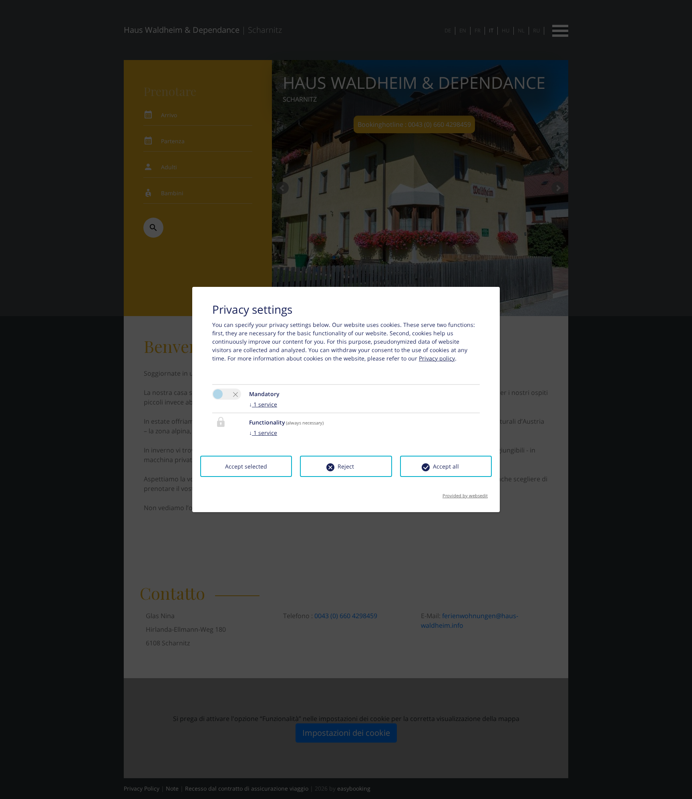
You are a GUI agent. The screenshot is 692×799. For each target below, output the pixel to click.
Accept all (446, 466)
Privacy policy (437, 358)
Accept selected (246, 466)
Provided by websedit (465, 493)
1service (263, 404)
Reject (346, 466)
